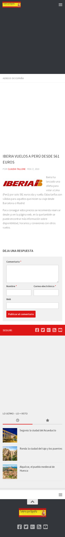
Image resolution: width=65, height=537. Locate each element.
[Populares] (47, 420)
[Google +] (48, 330)
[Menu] (60, 4)
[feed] (54, 330)
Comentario (13, 261)
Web (8, 299)
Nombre (11, 286)
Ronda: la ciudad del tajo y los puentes (41, 448)
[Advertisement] (32, 41)
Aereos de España (13, 78)
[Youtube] (60, 330)
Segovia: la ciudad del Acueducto (38, 430)
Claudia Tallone (17, 169)
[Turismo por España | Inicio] (14, 4)
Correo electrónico (45, 286)
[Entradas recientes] (17, 420)
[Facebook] (37, 330)
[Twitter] (43, 330)
